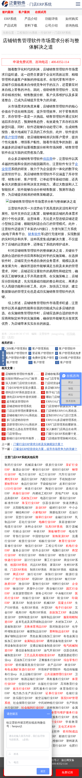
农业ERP (40, 507)
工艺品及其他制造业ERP (39, 655)
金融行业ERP (63, 517)
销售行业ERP (67, 555)
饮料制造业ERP (28, 617)
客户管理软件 (67, 348)
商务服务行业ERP (58, 679)
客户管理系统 (40, 348)
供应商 (48, 158)
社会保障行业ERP (24, 702)
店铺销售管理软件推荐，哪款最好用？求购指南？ (36, 373)
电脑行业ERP (60, 550)
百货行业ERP (24, 517)
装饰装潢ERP (60, 536)
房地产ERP (62, 493)
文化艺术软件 (67, 726)
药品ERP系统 (38, 564)
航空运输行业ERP (46, 698)
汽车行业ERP (67, 474)
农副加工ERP (57, 612)
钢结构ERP (23, 512)
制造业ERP (34, 602)
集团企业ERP (21, 469)
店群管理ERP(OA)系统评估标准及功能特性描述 (36, 424)
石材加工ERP (29, 498)
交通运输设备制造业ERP (45, 645)
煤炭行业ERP (54, 464)
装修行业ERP (13, 545)
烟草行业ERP (43, 517)
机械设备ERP (33, 464)
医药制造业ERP (59, 626)
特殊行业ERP (47, 555)
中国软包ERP (40, 536)
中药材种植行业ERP (51, 702)
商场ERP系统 (58, 569)
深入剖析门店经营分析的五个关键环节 (29, 383)
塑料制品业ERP (59, 631)
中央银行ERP (63, 593)
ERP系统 (10, 18)
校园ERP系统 (18, 564)
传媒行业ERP (31, 598)
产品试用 (10, 25)
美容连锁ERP (67, 522)
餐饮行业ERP (40, 469)
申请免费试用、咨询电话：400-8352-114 (41, 62)
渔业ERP (24, 583)
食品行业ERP (29, 483)
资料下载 (30, 25)
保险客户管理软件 (16, 353)
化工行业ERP (47, 474)
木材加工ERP (63, 621)
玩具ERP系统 (54, 526)
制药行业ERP (13, 464)
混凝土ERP (65, 602)
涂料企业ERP (33, 526)
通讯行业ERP (67, 498)
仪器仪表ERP (51, 503)
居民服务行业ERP (45, 688)
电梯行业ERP (47, 522)
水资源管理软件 (23, 593)
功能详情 (51, 18)
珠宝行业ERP (30, 503)
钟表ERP (39, 531)
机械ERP (49, 602)
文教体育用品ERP (35, 626)
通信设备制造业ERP (28, 650)
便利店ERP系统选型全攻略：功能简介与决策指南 (35, 392)
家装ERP (55, 564)
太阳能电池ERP (22, 507)
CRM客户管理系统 (16, 348)
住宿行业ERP (27, 683)
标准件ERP (12, 503)
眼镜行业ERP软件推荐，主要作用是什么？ (33, 438)
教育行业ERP (67, 541)
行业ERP (46, 32)
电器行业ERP (48, 498)
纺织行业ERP (60, 469)
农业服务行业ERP (58, 717)
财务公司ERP (44, 593)
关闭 (10, 337)
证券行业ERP (54, 693)
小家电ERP (39, 512)
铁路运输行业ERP (32, 679)
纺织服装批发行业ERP (30, 664)
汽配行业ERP (48, 479)
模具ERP (21, 612)
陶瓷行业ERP (54, 488)
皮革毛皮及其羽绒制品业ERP (34, 621)
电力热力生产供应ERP (27, 693)
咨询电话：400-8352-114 (53, 763)
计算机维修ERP (53, 740)
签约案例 (7, 12)
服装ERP (48, 598)
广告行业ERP (21, 579)
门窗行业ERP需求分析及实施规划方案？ (38, 444)
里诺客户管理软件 (43, 353)
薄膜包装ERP (57, 512)
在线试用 (40, 12)
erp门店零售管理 (55, 378)
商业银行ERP (54, 588)
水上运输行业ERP (31, 674)
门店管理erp (14, 433)
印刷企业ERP (21, 531)
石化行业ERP (27, 522)
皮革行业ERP (67, 483)
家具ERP (18, 602)
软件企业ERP (40, 550)
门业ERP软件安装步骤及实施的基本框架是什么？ (36, 387)
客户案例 (24, 12)
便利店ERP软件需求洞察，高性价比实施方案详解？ (38, 397)
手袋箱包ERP (48, 483)
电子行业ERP (63, 607)
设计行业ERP (32, 560)
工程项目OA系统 (27, 32)
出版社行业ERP (48, 683)
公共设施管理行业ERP (58, 674)
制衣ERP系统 (38, 569)
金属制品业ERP (34, 641)
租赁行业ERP (27, 541)
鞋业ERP (63, 598)
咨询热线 (71, 25)
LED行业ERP (13, 488)
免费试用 (67, 772)
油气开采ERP (52, 650)
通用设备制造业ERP (59, 641)
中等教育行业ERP (55, 745)
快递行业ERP (13, 560)
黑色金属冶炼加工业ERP (45, 636)
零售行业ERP (21, 536)
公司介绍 (51, 25)
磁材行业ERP (57, 507)
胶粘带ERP (11, 483)
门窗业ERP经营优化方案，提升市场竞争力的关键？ (45, 449)
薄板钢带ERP (57, 531)
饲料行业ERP (60, 583)
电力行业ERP (27, 474)
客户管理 (11, 137)
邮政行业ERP (67, 736)
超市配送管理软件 (18, 401)
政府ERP (10, 583)
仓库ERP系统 (29, 607)
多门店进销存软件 (18, 420)
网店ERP (18, 574)
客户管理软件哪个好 (17, 357)
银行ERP (70, 579)
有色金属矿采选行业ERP (20, 669)
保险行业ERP (53, 574)
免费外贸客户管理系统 (46, 357)
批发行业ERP (54, 579)
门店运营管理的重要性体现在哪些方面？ (32, 410)
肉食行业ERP (21, 493)
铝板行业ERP (47, 541)
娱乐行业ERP (21, 688)
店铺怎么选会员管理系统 (22, 429)
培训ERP (37, 579)
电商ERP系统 (37, 612)
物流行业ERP (33, 545)
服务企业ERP (21, 550)
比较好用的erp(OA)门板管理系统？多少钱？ (32, 378)
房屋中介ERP (35, 588)
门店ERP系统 (63, 32)
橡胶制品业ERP (37, 631)
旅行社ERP (34, 574)
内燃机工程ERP (42, 493)
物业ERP (18, 588)
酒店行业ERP (29, 479)
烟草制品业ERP (51, 617)
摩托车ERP (11, 479)
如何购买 (71, 18)
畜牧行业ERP (40, 583)
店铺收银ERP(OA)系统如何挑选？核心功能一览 (36, 415)
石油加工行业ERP (25, 660)
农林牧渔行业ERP (58, 707)
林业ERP (70, 664)
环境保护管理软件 (49, 669)
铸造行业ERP (33, 488)
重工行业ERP (52, 560)
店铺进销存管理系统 (19, 406)
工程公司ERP (54, 545)
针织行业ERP (27, 555)
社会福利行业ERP (32, 707)
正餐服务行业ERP (50, 660)
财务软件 (34, 234)
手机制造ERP (67, 479)
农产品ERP (55, 664)
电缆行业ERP (13, 526)
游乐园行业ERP (22, 698)
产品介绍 (30, 18)
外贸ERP (46, 607)
